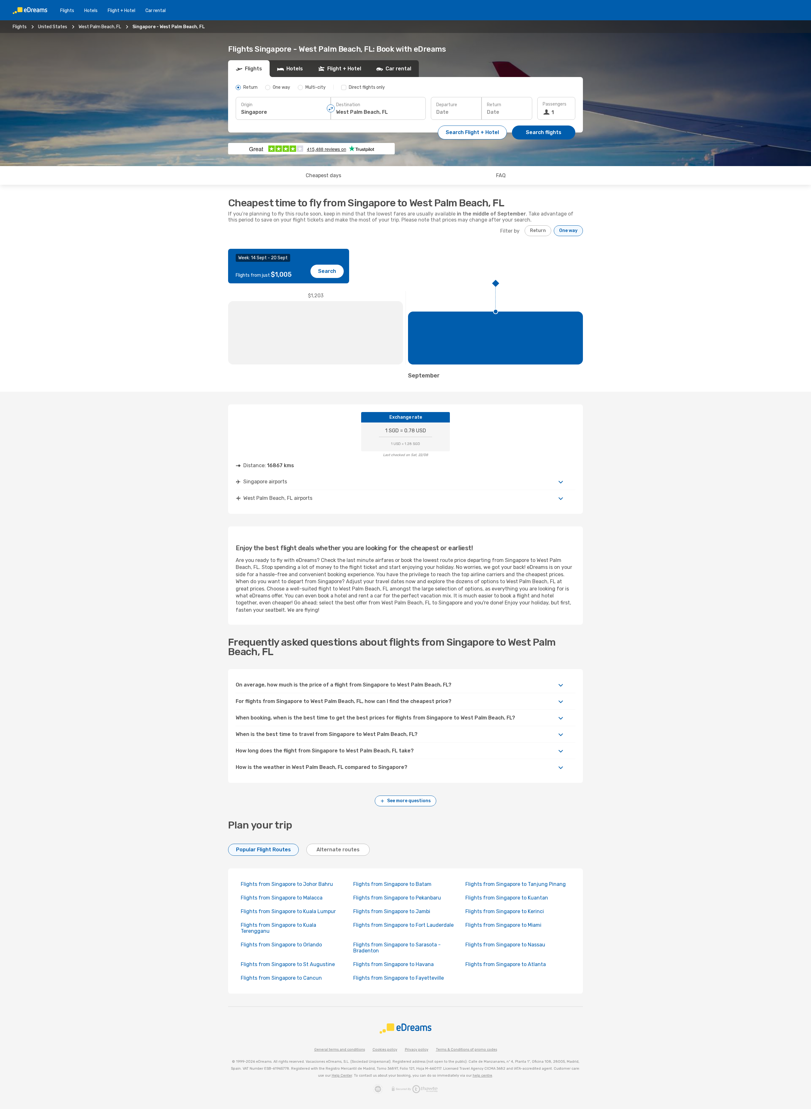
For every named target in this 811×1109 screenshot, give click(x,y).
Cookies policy (385, 1050)
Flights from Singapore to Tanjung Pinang (515, 884)
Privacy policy (416, 1050)
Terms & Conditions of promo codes (466, 1050)
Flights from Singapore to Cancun (281, 978)
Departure (446, 104)
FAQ (501, 175)
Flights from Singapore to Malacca (281, 898)
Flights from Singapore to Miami (503, 925)
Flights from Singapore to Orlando (281, 945)
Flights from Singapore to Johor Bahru (287, 884)
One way (568, 230)
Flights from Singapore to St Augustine (288, 964)
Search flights (543, 132)
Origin (246, 104)
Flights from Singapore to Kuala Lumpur (288, 911)
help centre (482, 1076)
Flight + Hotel (121, 10)
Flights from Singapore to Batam (392, 884)
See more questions (409, 800)
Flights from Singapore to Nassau (505, 945)
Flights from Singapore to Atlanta (505, 964)
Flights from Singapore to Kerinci (504, 911)
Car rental (155, 10)
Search (327, 271)
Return (494, 104)
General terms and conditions (339, 1050)
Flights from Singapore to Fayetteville (398, 978)
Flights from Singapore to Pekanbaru (397, 898)
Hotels (91, 10)
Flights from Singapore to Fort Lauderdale (403, 925)
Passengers (554, 104)
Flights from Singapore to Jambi (391, 911)
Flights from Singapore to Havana (393, 964)
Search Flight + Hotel (472, 132)
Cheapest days (323, 175)
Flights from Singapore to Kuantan (506, 898)
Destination (348, 104)
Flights (67, 10)
